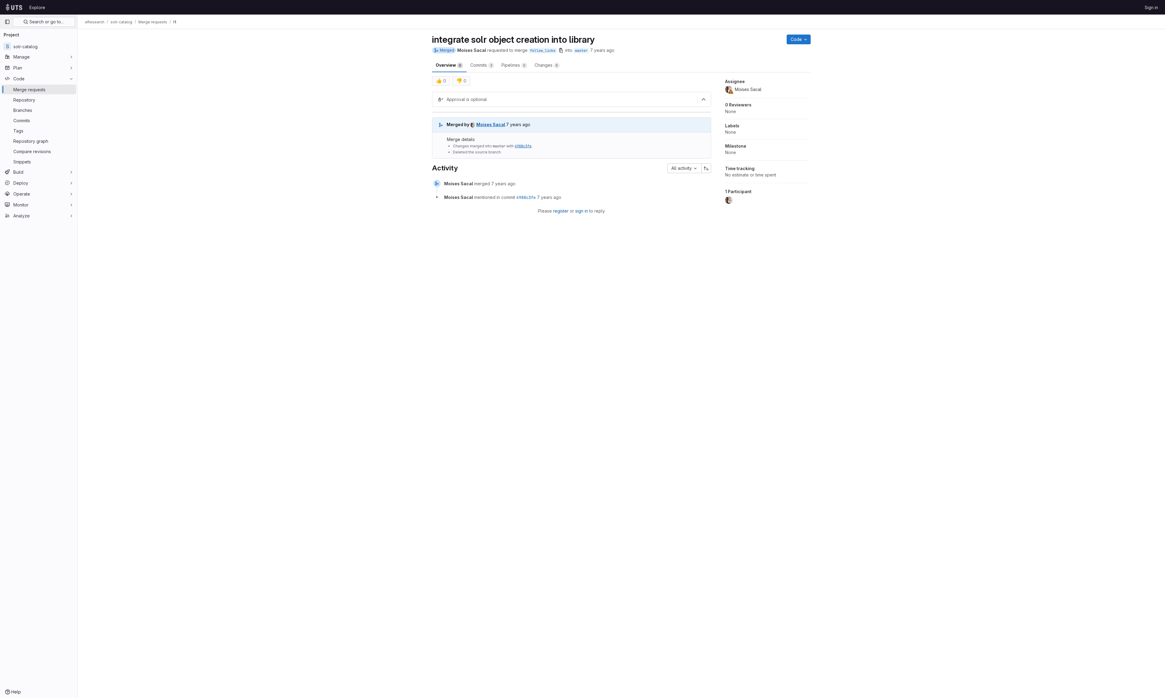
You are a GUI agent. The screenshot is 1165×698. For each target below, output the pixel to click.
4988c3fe (523, 146)
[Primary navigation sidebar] (7, 22)
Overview (448, 65)
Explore (37, 7)
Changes (546, 65)
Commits (481, 65)
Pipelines (513, 65)
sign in (581, 210)
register (561, 210)
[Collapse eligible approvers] (703, 99)
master (581, 50)
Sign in (1151, 7)
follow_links (542, 50)
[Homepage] (14, 7)
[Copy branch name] (561, 50)
